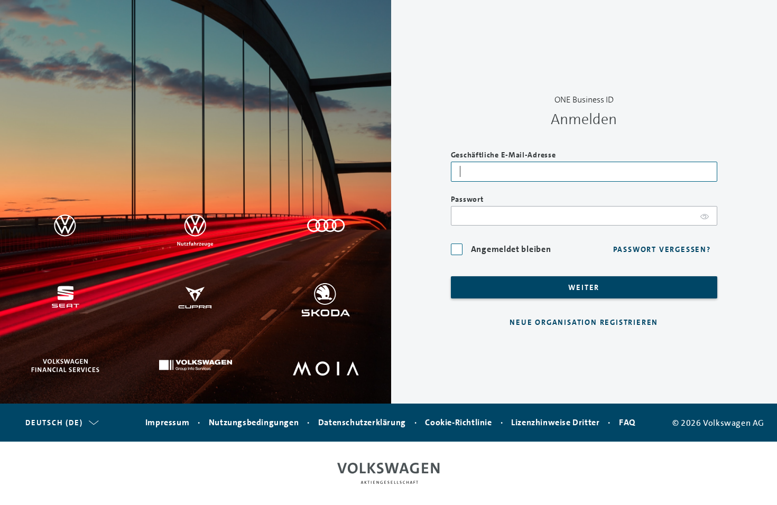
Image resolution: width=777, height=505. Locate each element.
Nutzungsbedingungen (254, 422)
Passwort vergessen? (662, 249)
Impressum (167, 422)
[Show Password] (704, 216)
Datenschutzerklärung (362, 422)
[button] (60, 422)
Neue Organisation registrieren (584, 322)
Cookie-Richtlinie (458, 422)
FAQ (627, 422)
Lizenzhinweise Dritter (555, 422)
